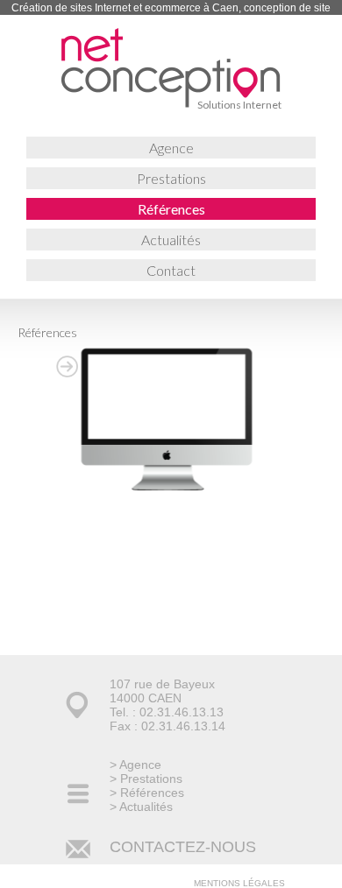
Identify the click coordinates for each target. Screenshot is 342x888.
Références (171, 209)
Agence (171, 147)
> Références (147, 793)
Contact (171, 270)
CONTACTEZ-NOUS (183, 847)
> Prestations (146, 779)
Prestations (171, 178)
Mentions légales (239, 883)
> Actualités (141, 807)
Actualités (171, 239)
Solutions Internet (239, 104)
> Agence (135, 765)
